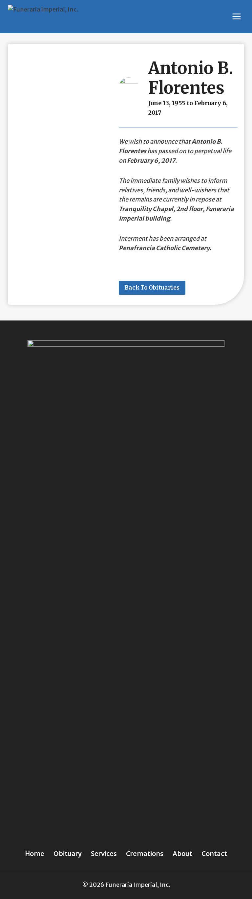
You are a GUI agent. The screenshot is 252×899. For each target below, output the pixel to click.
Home (34, 853)
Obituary (67, 853)
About (182, 853)
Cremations (144, 853)
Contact (214, 853)
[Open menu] (236, 16)
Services (104, 853)
